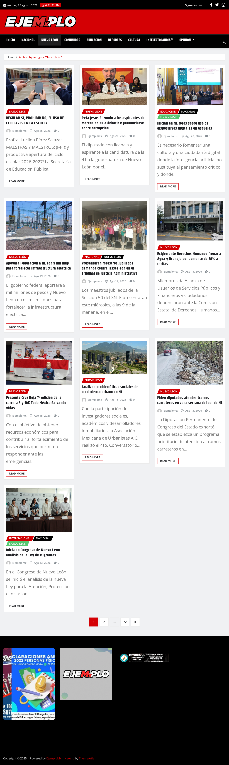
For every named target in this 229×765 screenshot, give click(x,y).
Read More (17, 181)
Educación (94, 40)
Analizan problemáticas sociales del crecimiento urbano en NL (111, 389)
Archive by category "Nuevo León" (40, 57)
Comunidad (72, 40)
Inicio (10, 40)
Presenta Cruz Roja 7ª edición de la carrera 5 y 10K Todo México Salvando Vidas (36, 403)
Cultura (134, 40)
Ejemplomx (19, 130)
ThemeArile (86, 758)
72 (125, 622)
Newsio (69, 758)
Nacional (28, 40)
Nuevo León (49, 40)
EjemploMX (53, 758)
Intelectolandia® (160, 40)
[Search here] (224, 42)
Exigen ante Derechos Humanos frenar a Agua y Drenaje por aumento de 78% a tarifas (189, 259)
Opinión (185, 40)
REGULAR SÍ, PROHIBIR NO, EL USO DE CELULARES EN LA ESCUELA (35, 120)
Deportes (115, 40)
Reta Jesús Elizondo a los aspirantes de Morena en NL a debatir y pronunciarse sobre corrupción (113, 123)
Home (10, 57)
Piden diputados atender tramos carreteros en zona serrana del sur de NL (190, 400)
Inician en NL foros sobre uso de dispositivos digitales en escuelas (184, 126)
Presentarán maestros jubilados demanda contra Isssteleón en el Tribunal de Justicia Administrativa (110, 268)
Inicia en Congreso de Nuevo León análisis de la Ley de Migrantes (33, 552)
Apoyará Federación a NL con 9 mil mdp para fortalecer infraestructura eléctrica (38, 266)
